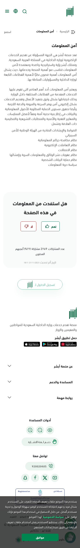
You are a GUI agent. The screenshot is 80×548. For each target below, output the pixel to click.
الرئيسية (64, 31)
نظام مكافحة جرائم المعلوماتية (57, 140)
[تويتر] (44, 477)
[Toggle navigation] (6, 11)
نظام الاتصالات (67, 149)
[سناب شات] (25, 477)
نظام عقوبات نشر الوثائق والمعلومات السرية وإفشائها (43, 154)
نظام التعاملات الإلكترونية (60, 145)
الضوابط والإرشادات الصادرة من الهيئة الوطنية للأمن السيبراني (44, 132)
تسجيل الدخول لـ (45, 284)
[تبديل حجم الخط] (40, 430)
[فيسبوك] (35, 477)
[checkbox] (50, 226)
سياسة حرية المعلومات (62, 164)
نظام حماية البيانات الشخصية (59, 159)
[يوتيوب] (54, 477)
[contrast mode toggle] (49, 430)
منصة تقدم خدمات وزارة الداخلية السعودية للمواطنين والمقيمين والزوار (43, 327)
